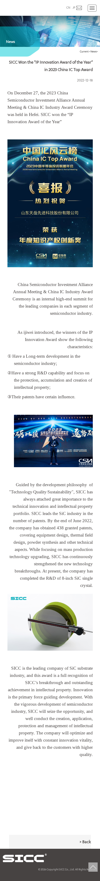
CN (68, 7)
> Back (85, 841)
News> (94, 51)
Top (93, 867)
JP (74, 7)
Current (84, 51)
